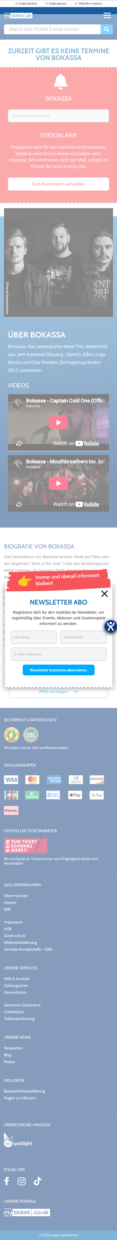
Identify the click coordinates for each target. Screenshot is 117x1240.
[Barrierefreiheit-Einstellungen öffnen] (111, 626)
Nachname (73, 637)
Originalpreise (58, 3)
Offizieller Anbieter (90, 3)
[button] (59, 670)
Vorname (22, 637)
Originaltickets (28, 3)
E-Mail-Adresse (27, 654)
